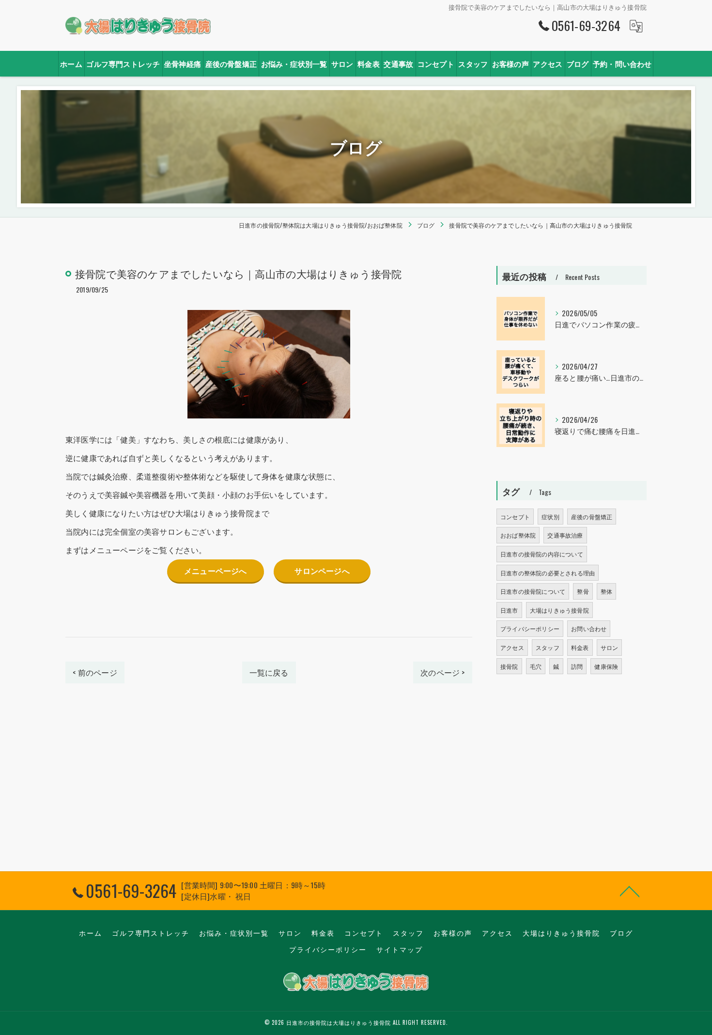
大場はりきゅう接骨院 (559, 610)
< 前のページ (95, 672)
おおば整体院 (518, 535)
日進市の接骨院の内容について (541, 554)
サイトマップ (399, 949)
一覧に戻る (269, 672)
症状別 (550, 516)
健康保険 (606, 666)
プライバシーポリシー (529, 628)
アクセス (512, 647)
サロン (610, 647)
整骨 (582, 591)
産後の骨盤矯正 (591, 516)
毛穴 (536, 666)
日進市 (509, 610)
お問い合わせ (588, 628)
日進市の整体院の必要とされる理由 (547, 573)
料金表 (580, 647)
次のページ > (442, 672)
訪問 (577, 666)
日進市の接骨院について (532, 591)
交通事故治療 (565, 535)
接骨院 (509, 666)
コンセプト (515, 516)
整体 (606, 591)
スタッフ (547, 647)
